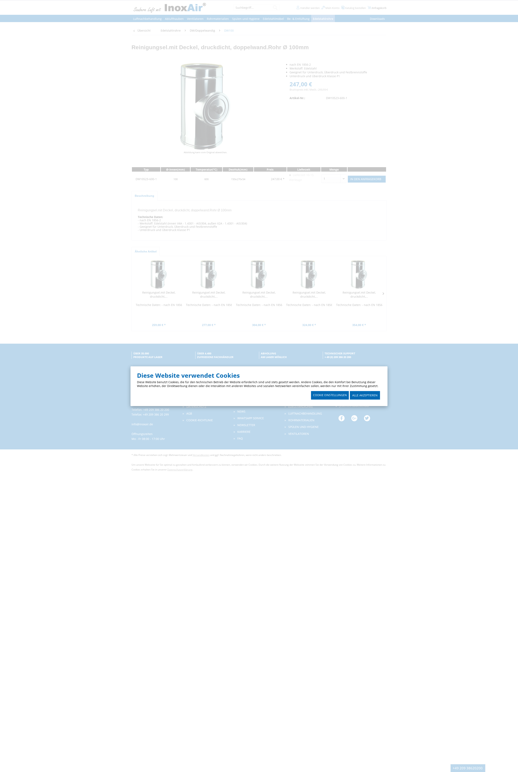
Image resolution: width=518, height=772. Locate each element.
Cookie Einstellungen (330, 395)
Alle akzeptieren (365, 395)
